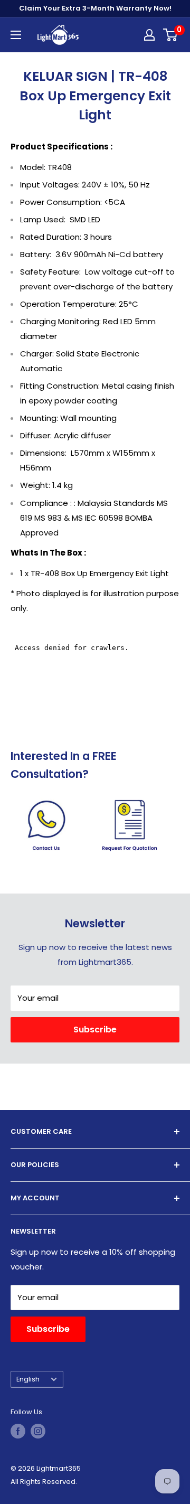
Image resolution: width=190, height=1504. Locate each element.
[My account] (149, 35)
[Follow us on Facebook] (18, 1431)
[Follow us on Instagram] (38, 1431)
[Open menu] (16, 35)
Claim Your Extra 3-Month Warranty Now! (95, 8)
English (28, 1379)
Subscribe (95, 1029)
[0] (170, 35)
